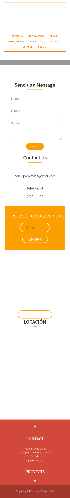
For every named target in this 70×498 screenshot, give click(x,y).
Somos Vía (47, 491)
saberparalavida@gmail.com (35, 176)
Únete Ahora (35, 314)
